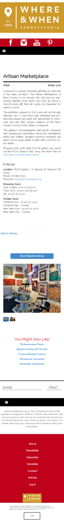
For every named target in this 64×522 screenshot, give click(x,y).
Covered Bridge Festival (32, 354)
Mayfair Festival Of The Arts (32, 349)
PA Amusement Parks (32, 344)
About (32, 443)
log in (32, 484)
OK (32, 515)
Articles (32, 477)
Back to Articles (9, 233)
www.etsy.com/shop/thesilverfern (21, 154)
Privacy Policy (40, 509)
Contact (32, 470)
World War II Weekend (32, 364)
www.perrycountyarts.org (28, 179)
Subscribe (32, 457)
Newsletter (32, 450)
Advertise (32, 464)
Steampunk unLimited (32, 359)
